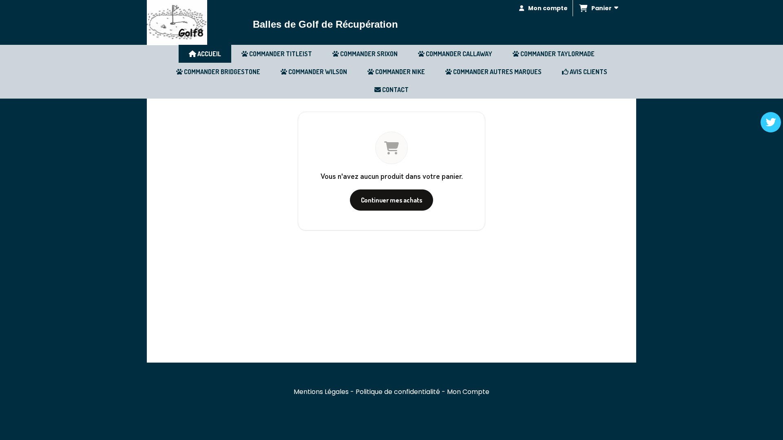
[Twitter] (771, 122)
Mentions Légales (321, 391)
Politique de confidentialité (398, 391)
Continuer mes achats (391, 200)
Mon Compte (468, 391)
